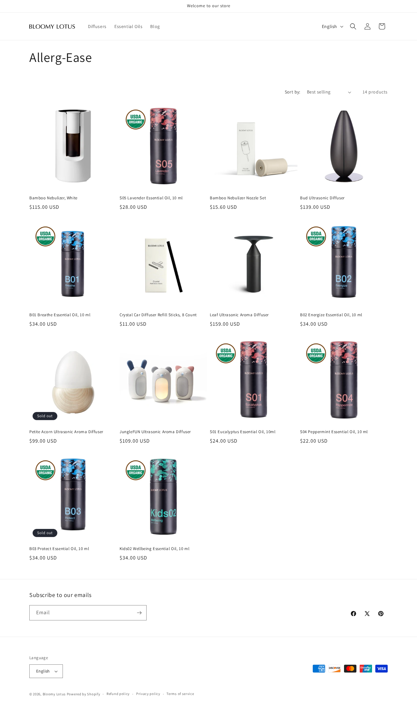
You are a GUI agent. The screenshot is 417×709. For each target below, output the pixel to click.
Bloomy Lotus (54, 694)
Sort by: (292, 92)
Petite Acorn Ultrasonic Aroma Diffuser (66, 431)
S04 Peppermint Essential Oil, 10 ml (334, 431)
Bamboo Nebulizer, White (53, 198)
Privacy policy (148, 693)
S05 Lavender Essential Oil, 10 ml (151, 198)
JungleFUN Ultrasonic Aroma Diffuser (155, 431)
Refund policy (118, 693)
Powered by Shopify (83, 694)
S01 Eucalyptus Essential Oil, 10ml (242, 431)
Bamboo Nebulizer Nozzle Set (238, 198)
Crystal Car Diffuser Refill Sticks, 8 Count (158, 315)
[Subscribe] (139, 612)
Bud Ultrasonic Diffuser (322, 198)
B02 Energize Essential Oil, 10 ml (331, 315)
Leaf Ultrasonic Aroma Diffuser (239, 315)
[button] (353, 26)
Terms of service (180, 693)
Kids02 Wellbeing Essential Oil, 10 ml (154, 548)
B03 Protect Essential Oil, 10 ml (59, 548)
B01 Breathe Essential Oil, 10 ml (59, 315)
